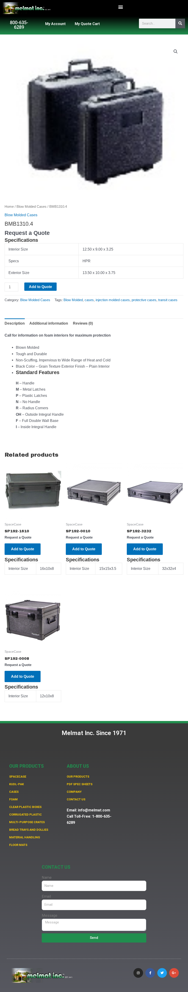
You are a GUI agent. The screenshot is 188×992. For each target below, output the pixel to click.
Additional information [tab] (48, 323)
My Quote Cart (87, 24)
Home (9, 206)
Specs (13, 261)
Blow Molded (73, 300)
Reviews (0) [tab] (83, 323)
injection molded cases (113, 300)
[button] (120, 7)
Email (46, 896)
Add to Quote (40, 287)
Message (49, 915)
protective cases (144, 300)
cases (89, 300)
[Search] (180, 23)
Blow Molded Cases (32, 206)
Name (47, 877)
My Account (55, 24)
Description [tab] (15, 323)
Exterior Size (18, 273)
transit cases (167, 300)
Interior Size (18, 249)
